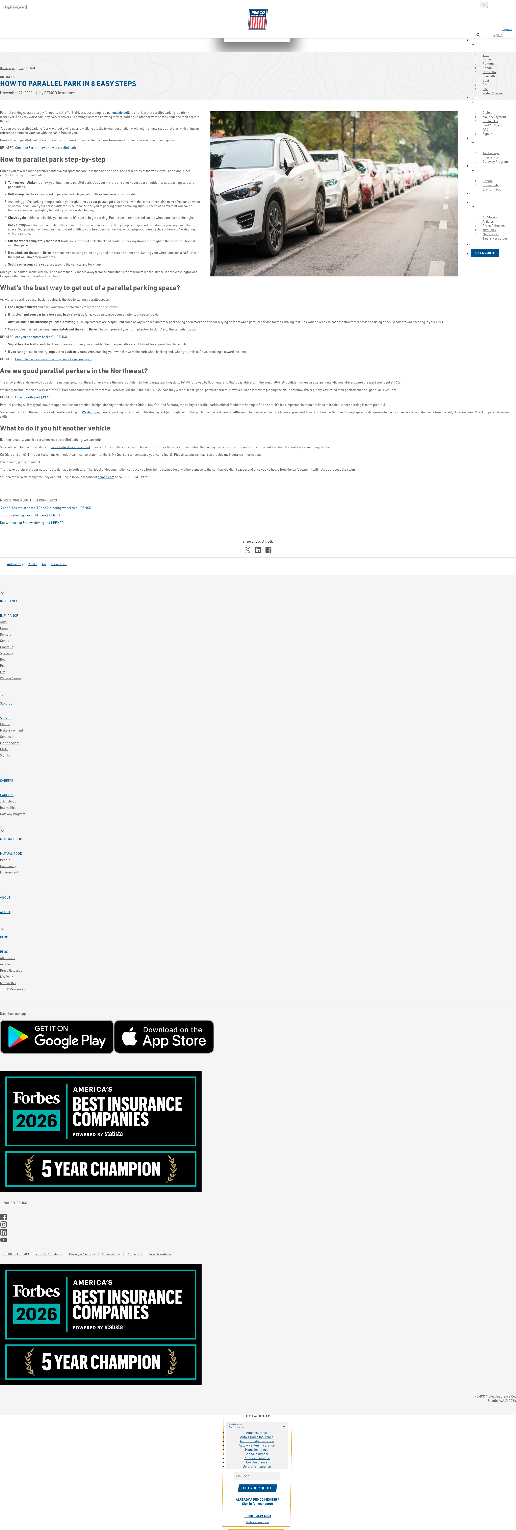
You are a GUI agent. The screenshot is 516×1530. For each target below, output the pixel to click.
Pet (2, 665)
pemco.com (106, 477)
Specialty (6, 653)
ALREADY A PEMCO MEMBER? (257, 1501)
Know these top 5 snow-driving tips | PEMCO (32, 522)
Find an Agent (9, 743)
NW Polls (6, 976)
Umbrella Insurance (257, 1466)
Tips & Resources (12, 989)
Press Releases (11, 970)
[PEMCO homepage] (258, 19)
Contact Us (7, 736)
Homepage (7, 68)
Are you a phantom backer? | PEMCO (41, 337)
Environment (9, 872)
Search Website (160, 1254)
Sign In (507, 29)
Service (6, 718)
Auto (3, 622)
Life (2, 672)
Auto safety (15, 564)
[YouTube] (258, 1240)
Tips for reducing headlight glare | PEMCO (30, 515)
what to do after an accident (70, 447)
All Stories (7, 958)
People (5, 860)
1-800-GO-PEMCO (13, 1203)
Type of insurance (235, 1424)
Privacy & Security (82, 1254)
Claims (5, 724)
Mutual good (11, 853)
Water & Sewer (493, 93)
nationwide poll (118, 112)
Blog (22, 68)
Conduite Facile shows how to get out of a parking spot (53, 359)
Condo (4, 640)
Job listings (8, 801)
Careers (7, 795)
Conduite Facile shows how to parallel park (45, 147)
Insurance (9, 615)
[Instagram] (258, 1225)
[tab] (258, 597)
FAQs (4, 749)
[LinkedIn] (258, 1232)
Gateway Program (12, 814)
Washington (90, 412)
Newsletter (8, 983)
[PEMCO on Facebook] (258, 1217)
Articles (5, 964)
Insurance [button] (480, 42)
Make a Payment (11, 730)
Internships (8, 807)
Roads (32, 564)
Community (8, 866)
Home (4, 628)
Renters (5, 634)
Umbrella (6, 647)
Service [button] (478, 99)
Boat (3, 659)
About (5, 912)
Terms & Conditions (48, 1254)
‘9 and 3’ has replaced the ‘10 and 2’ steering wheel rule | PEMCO (45, 507)
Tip (44, 564)
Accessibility (111, 1254)
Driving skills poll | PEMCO (34, 397)
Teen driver (59, 564)
